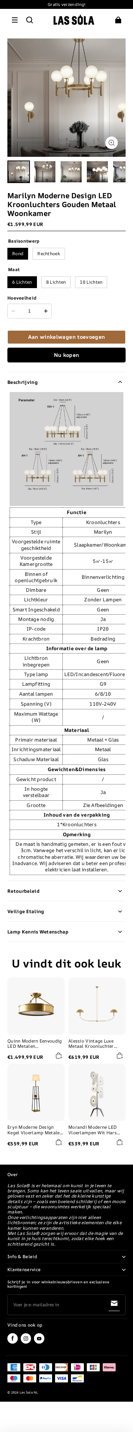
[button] (14, 20)
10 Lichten (91, 282)
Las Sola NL (29, 1392)
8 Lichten (56, 282)
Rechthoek (48, 253)
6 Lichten (22, 282)
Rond (17, 253)
